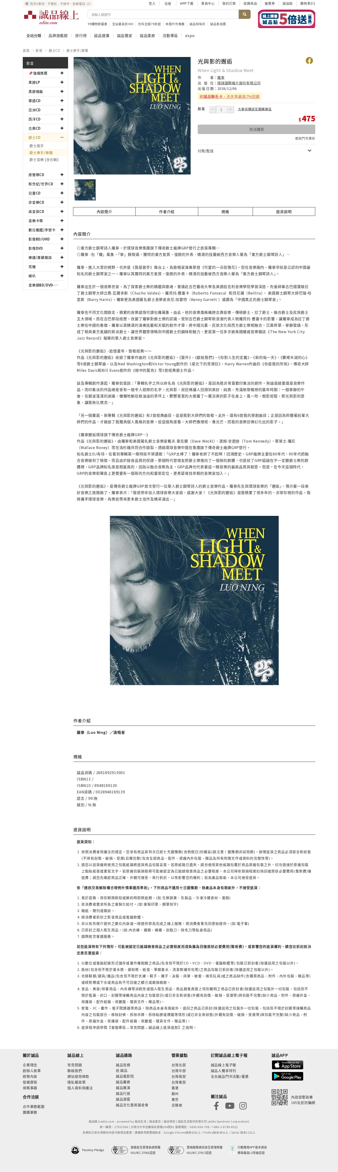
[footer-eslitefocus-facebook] (216, 1105)
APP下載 (187, 3)
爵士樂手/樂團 (77, 50)
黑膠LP (34, 82)
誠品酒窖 (123, 1099)
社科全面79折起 (149, 24)
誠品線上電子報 (223, 1064)
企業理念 (30, 1064)
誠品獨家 (124, 35)
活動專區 (170, 35)
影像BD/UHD (39, 239)
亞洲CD (35, 109)
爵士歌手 (36, 145)
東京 (175, 1099)
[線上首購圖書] (286, 19)
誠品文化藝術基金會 (132, 1104)
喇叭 (32, 275)
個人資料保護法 (80, 1087)
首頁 (26, 50)
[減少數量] (212, 109)
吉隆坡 (177, 1105)
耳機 (32, 266)
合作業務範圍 (34, 1106)
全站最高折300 (122, 24)
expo (190, 35)
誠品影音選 (218, 24)
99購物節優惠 (97, 24)
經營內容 (30, 1076)
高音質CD (36, 211)
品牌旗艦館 (58, 35)
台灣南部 (179, 1076)
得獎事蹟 (30, 1087)
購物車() (307, 3)
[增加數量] (230, 109)
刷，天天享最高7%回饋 (230, 96)
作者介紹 (167, 211)
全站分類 (33, 35)
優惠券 (270, 3)
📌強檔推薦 (38, 73)
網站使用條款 (78, 1076)
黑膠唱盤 (36, 91)
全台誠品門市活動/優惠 (230, 1076)
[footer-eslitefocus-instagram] (243, 1105)
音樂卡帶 (36, 220)
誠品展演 (123, 1087)
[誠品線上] (51, 17)
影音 (39, 50)
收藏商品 (250, 3)
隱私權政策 (76, 1082)
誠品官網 (123, 1064)
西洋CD (35, 119)
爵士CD (54, 50)
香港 (175, 1087)
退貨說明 (284, 211)
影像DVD (36, 248)
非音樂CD (36, 202)
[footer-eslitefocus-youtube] (229, 1105)
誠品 (124, 1070)
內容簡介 (104, 211)
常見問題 (74, 1064)
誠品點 (288, 3)
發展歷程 (30, 1082)
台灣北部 (179, 1064)
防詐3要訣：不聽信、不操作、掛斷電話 (61, 3)
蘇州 (175, 1093)
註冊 (168, 3)
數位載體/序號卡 (42, 229)
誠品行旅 (123, 1093)
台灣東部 (179, 1082)
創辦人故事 (32, 1070)
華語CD (35, 100)
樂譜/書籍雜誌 (40, 257)
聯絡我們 (74, 1070)
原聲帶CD (36, 174)
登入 (152, 3)
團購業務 (30, 1112)
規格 (225, 211)
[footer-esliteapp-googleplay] (288, 1075)
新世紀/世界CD (41, 183)
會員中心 (208, 3)
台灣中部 (179, 1070)
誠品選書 (101, 35)
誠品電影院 (125, 1076)
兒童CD (35, 193)
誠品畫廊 (147, 35)
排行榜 (81, 35)
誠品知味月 (197, 24)
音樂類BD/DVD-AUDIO (44, 285)
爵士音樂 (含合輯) (44, 159)
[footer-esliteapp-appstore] (288, 1064)
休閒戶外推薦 (175, 24)
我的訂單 (229, 3)
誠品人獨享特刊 (223, 1070)
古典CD (35, 128)
